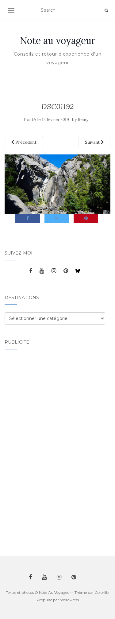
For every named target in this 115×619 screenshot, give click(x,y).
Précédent (25, 142)
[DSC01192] (57, 184)
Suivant (93, 142)
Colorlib (102, 592)
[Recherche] (106, 10)
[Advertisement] (29, 449)
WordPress (69, 600)
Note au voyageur (57, 40)
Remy (83, 119)
